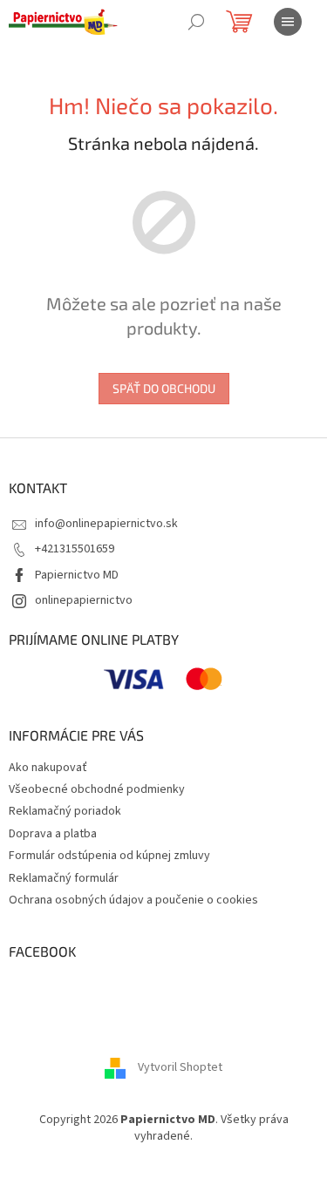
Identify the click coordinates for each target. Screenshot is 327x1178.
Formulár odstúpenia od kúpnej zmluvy (109, 855)
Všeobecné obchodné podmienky (97, 789)
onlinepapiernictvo (84, 600)
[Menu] (287, 21)
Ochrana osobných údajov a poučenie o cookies (133, 900)
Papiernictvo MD (77, 575)
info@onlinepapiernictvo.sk (106, 523)
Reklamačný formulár (64, 878)
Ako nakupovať (48, 767)
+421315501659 (74, 549)
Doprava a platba (53, 834)
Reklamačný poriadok (65, 811)
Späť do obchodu (163, 388)
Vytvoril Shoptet (180, 1067)
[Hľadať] (196, 21)
